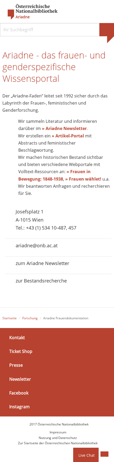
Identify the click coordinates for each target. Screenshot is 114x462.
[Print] (104, 454)
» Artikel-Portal (68, 136)
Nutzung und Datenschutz (58, 438)
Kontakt (17, 337)
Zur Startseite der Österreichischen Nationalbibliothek (58, 443)
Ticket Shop (20, 351)
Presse (16, 365)
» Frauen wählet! (83, 179)
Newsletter (20, 379)
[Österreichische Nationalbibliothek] (30, 12)
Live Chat (86, 455)
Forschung (30, 318)
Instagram (19, 407)
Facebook (18, 393)
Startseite (9, 318)
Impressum (58, 432)
